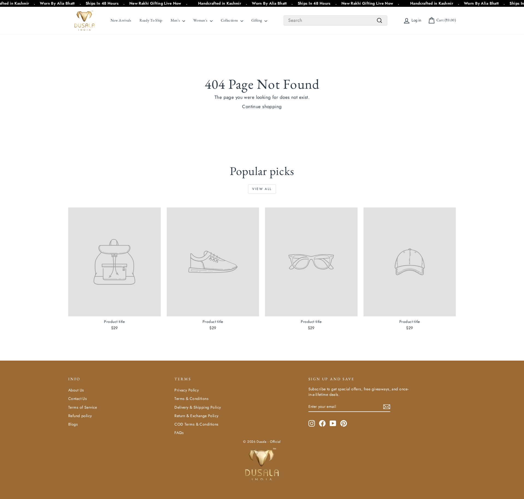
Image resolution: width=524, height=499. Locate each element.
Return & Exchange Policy (196, 415)
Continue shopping (262, 106)
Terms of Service (82, 407)
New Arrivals (121, 20)
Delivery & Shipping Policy (197, 407)
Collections (230, 20)
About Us (76, 390)
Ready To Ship (150, 20)
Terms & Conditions (191, 398)
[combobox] (335, 20)
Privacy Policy (186, 390)
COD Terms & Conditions (196, 424)
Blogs (73, 424)
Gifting (257, 20)
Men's (176, 20)
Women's (201, 20)
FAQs (179, 432)
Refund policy (80, 415)
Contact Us (77, 398)
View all (262, 188)
